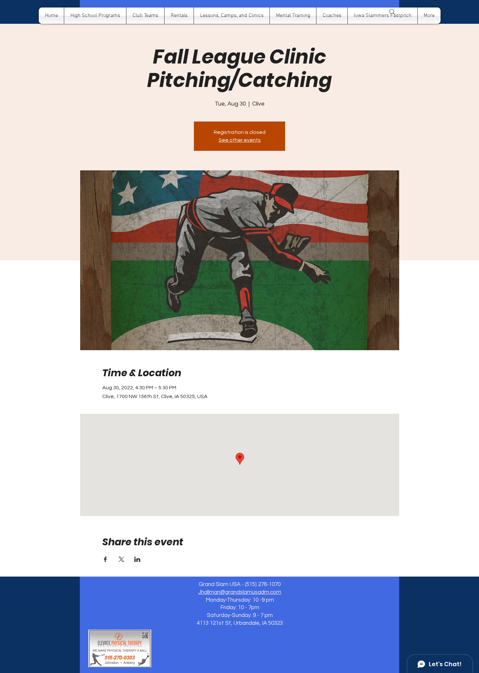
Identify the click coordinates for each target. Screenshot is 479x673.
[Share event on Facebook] (105, 559)
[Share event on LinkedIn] (137, 559)
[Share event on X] (121, 559)
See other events (240, 140)
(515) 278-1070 (263, 584)
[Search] (392, 12)
